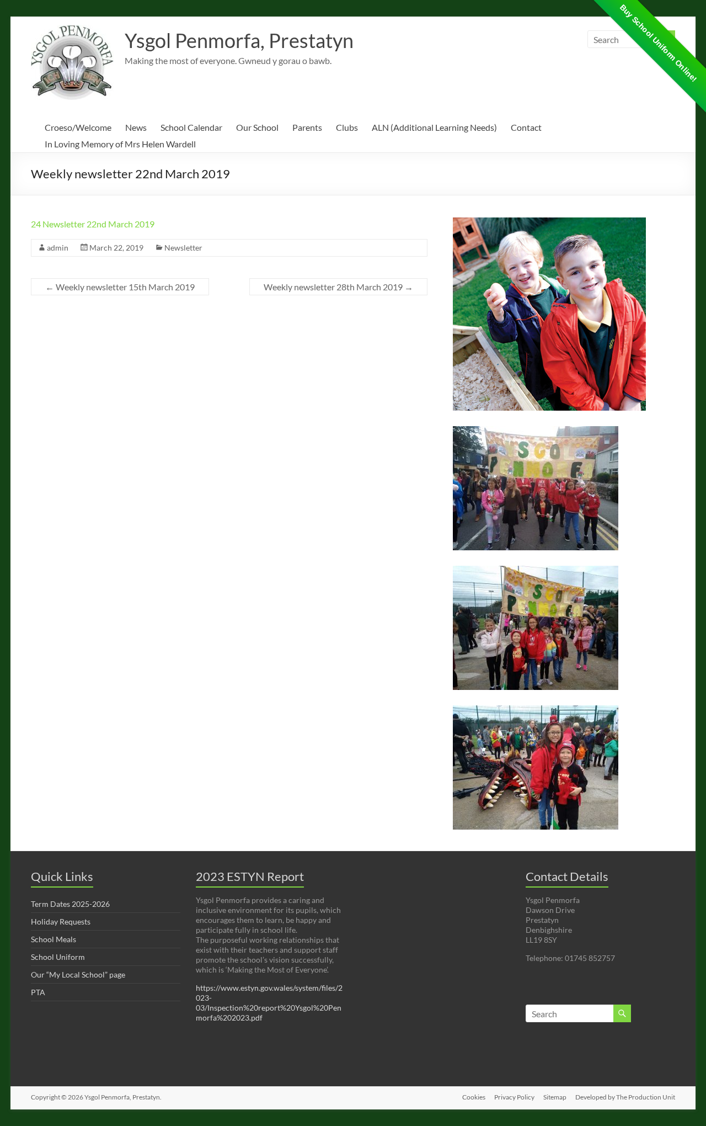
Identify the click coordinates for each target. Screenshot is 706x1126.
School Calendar (191, 127)
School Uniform (58, 957)
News (136, 127)
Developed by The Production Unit (625, 1097)
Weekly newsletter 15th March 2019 (120, 287)
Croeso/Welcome (78, 127)
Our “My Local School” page (78, 974)
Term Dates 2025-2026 (70, 904)
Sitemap (554, 1097)
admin (57, 247)
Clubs (347, 127)
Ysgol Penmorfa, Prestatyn (239, 40)
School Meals (53, 939)
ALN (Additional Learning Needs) (434, 127)
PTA (38, 992)
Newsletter (183, 247)
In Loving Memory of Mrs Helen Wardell (120, 144)
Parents (307, 127)
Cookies (473, 1097)
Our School (257, 127)
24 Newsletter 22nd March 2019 (92, 224)
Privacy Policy (514, 1097)
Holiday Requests (60, 921)
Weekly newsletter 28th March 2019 (338, 287)
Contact (526, 127)
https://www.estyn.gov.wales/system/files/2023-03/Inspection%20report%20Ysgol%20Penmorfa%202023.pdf (269, 1002)
